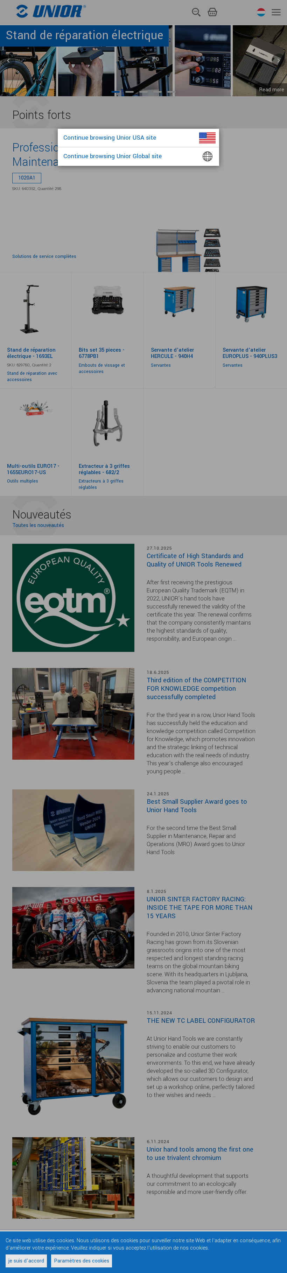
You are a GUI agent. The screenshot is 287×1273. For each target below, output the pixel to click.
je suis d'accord (26, 1261)
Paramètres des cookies (81, 1261)
